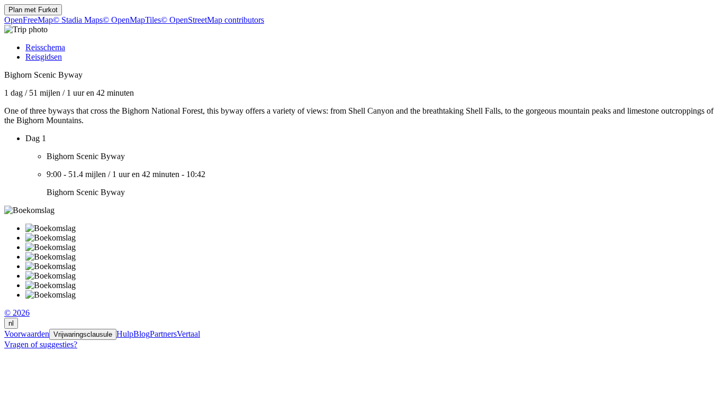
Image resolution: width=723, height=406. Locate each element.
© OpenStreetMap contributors (212, 19)
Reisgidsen (43, 56)
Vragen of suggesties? (40, 344)
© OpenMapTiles (132, 19)
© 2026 (17, 312)
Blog (141, 333)
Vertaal (188, 333)
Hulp (124, 333)
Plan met (33, 10)
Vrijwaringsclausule (82, 334)
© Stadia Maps (78, 19)
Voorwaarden (26, 333)
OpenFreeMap (28, 19)
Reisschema (45, 47)
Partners (163, 333)
